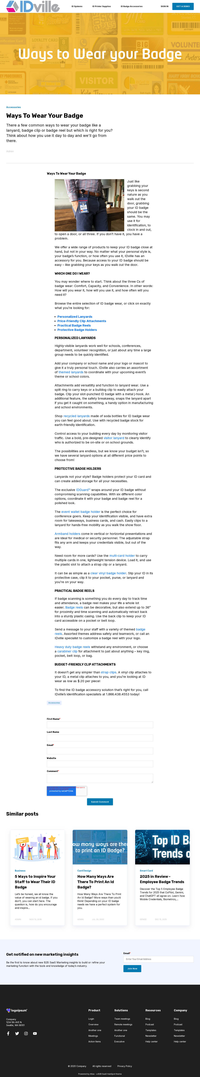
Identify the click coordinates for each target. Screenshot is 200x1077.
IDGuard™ (83, 490)
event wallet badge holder (80, 512)
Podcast (149, 1024)
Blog (147, 1018)
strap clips (108, 672)
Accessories (54, 703)
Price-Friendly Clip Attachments (82, 321)
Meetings (93, 1036)
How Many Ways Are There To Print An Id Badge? (95, 881)
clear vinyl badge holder (108, 573)
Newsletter (151, 1036)
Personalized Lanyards (75, 317)
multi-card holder (122, 556)
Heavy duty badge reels (72, 647)
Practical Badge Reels (74, 325)
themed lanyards (71, 372)
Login (91, 1018)
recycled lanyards (76, 416)
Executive (119, 1041)
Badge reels (74, 607)
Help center (151, 1041)
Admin (10, 151)
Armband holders (67, 534)
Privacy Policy (125, 1066)
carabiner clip (67, 651)
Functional (119, 1036)
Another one (94, 1030)
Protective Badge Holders (77, 330)
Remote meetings (123, 1024)
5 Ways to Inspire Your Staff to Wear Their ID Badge (35, 881)
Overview (93, 1024)
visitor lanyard (114, 438)
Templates (150, 1030)
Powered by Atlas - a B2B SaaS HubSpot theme (100, 1074)
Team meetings (122, 1018)
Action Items (94, 1041)
